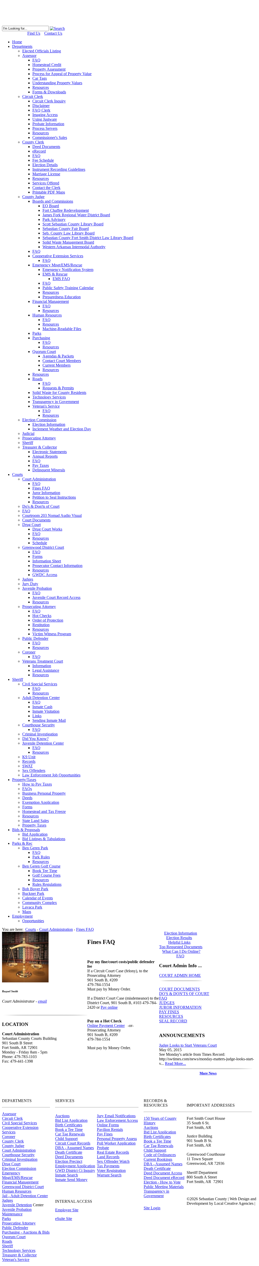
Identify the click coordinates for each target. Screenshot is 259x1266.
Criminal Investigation (19, 1159)
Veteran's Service (15, 1259)
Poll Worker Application (116, 1143)
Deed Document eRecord (164, 1177)
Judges (7, 1200)
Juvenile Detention (17, 1205)
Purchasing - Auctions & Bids (26, 1232)
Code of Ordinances (160, 1155)
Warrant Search (109, 1175)
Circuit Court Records (72, 1143)
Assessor (9, 1114)
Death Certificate (68, 1152)
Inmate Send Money (71, 1179)
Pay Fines (105, 1134)
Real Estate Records (113, 1152)
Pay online (109, 1007)
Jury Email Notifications (116, 1116)
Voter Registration (111, 1170)
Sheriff (7, 1246)
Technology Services (18, 1250)
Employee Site (66, 1210)
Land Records (108, 1157)
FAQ (163, 998)
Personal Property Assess (117, 1138)
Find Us (33, 33)
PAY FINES (169, 1012)
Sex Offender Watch (113, 1161)
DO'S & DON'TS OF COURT (184, 993)
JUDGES (167, 1003)
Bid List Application (71, 1120)
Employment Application (75, 1166)
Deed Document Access (163, 1173)
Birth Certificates (68, 1125)
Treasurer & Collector (19, 1255)
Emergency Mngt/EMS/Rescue (17, 1175)
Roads (7, 1241)
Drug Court (11, 1164)
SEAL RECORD (173, 1021)
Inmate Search (66, 1175)
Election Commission (19, 1168)
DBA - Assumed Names (74, 1148)
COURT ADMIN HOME (180, 975)
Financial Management (20, 1182)
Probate (103, 1148)
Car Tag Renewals (70, 1134)
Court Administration (19, 1150)
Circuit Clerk (12, 1118)
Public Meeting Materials (164, 1187)
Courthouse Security (18, 1155)
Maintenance (12, 1214)
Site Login (152, 1208)
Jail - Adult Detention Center (25, 1196)
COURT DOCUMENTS (179, 989)
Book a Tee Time (69, 1129)
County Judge (13, 1146)
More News (208, 1073)
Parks (6, 1218)
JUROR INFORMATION (180, 1007)
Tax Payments (108, 1166)
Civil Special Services (19, 1123)
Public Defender (15, 1228)
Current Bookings (158, 1159)
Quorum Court (14, 1237)
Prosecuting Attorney (19, 1223)
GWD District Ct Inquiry (75, 1170)
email (42, 1001)
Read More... (175, 1063)
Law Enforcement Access (117, 1120)
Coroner (8, 1136)
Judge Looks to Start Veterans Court (188, 1045)
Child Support (66, 1138)
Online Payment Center (106, 1025)
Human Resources (16, 1191)
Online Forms (108, 1125)
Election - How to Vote (162, 1182)
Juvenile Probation (17, 1209)
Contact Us (53, 33)
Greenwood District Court (23, 1187)
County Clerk (13, 1141)
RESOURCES (171, 1016)
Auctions (62, 1116)
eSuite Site (63, 1218)
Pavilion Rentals (110, 1129)
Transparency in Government (156, 1193)
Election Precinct (68, 1161)
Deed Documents (69, 1157)
